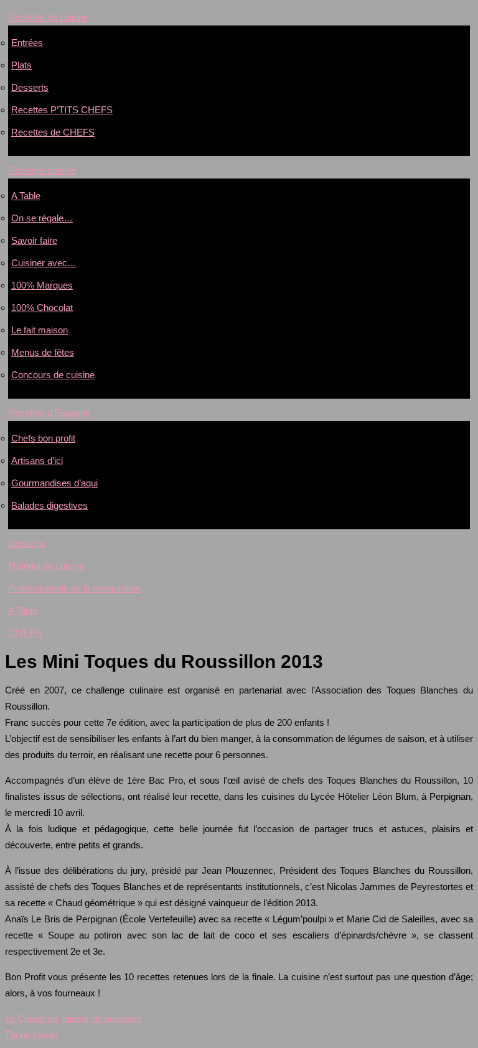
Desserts (30, 87)
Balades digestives (49, 505)
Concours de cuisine (53, 374)
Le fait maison (39, 330)
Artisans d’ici (37, 460)
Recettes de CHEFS (53, 132)
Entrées (27, 42)
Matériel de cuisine (46, 565)
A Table (25, 195)
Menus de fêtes (42, 352)
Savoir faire (34, 240)
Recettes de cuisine (48, 17)
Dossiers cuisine (42, 170)
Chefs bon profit (43, 438)
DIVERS (25, 633)
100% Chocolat (42, 307)
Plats (21, 65)
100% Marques (42, 285)
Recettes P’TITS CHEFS (62, 109)
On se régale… (42, 218)
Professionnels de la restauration (74, 588)
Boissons (27, 543)
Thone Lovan (31, 1034)
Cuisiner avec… (44, 262)
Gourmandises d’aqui (54, 483)
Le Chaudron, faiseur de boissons (73, 1018)
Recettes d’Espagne (49, 412)
